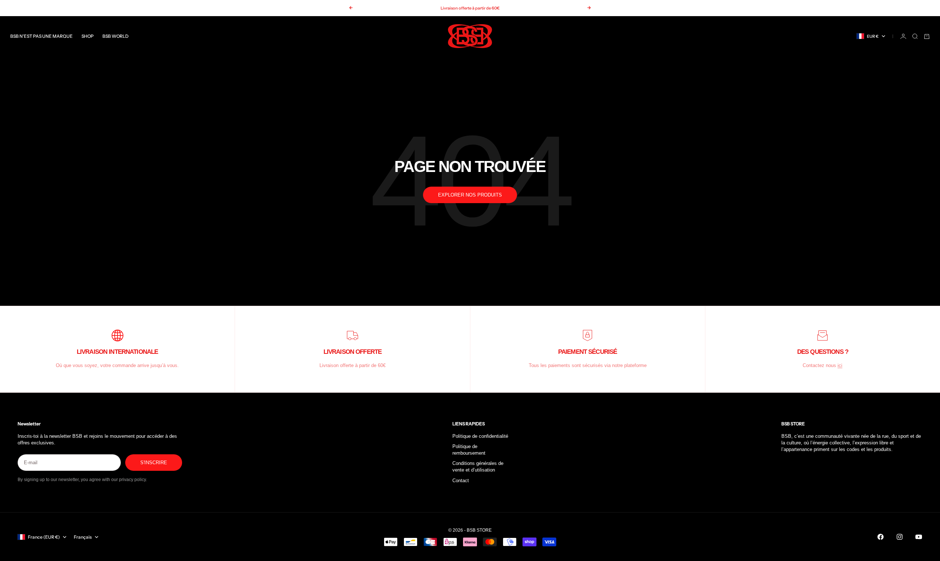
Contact (460, 480)
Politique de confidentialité (480, 436)
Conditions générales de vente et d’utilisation (477, 467)
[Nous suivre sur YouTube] (918, 536)
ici (840, 365)
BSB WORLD (115, 36)
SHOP (88, 36)
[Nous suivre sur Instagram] (899, 536)
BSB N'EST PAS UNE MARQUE (41, 36)
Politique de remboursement (468, 450)
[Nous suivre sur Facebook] (880, 536)
